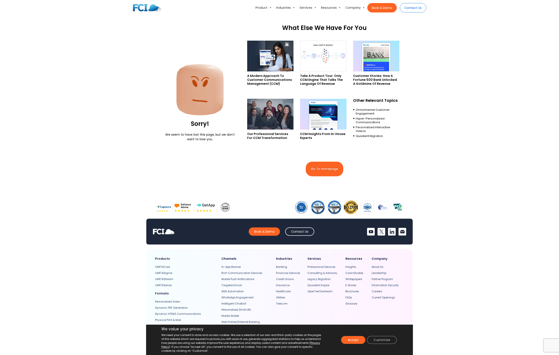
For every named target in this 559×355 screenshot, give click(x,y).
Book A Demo (382, 8)
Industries (283, 7)
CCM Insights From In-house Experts (322, 136)
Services (306, 7)
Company (353, 7)
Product (261, 7)
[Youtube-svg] (371, 232)
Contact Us (413, 8)
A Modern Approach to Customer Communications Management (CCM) (269, 80)
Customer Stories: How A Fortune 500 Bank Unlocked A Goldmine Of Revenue (375, 80)
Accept (353, 340)
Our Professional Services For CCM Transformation (267, 136)
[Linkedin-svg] (392, 232)
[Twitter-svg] (381, 232)
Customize (382, 340)
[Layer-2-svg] (402, 232)
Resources (329, 7)
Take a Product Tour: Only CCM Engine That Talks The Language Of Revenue (321, 80)
